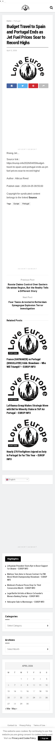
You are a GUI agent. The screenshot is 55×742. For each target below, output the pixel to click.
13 (8, 691)
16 (27, 691)
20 (8, 697)
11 (40, 685)
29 (21, 704)
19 (46, 691)
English (11, 479)
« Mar (7, 708)
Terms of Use (39, 725)
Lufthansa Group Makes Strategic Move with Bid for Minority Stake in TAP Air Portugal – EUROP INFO (27, 409)
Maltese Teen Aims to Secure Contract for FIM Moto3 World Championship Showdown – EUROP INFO (27, 577)
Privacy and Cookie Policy (23, 738)
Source (33, 197)
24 (34, 697)
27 (8, 704)
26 (46, 697)
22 (21, 697)
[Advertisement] (27, 118)
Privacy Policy (25, 725)
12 (46, 685)
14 (15, 691)
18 (40, 691)
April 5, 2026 (12, 50)
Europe (16, 204)
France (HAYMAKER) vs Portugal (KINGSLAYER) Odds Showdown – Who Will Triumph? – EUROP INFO (26, 363)
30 (27, 704)
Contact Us (12, 725)
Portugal (17, 21)
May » (14, 708)
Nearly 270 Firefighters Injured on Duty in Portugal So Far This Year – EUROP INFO (26, 455)
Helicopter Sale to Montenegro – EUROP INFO (25, 602)
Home (9, 21)
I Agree (44, 738)
